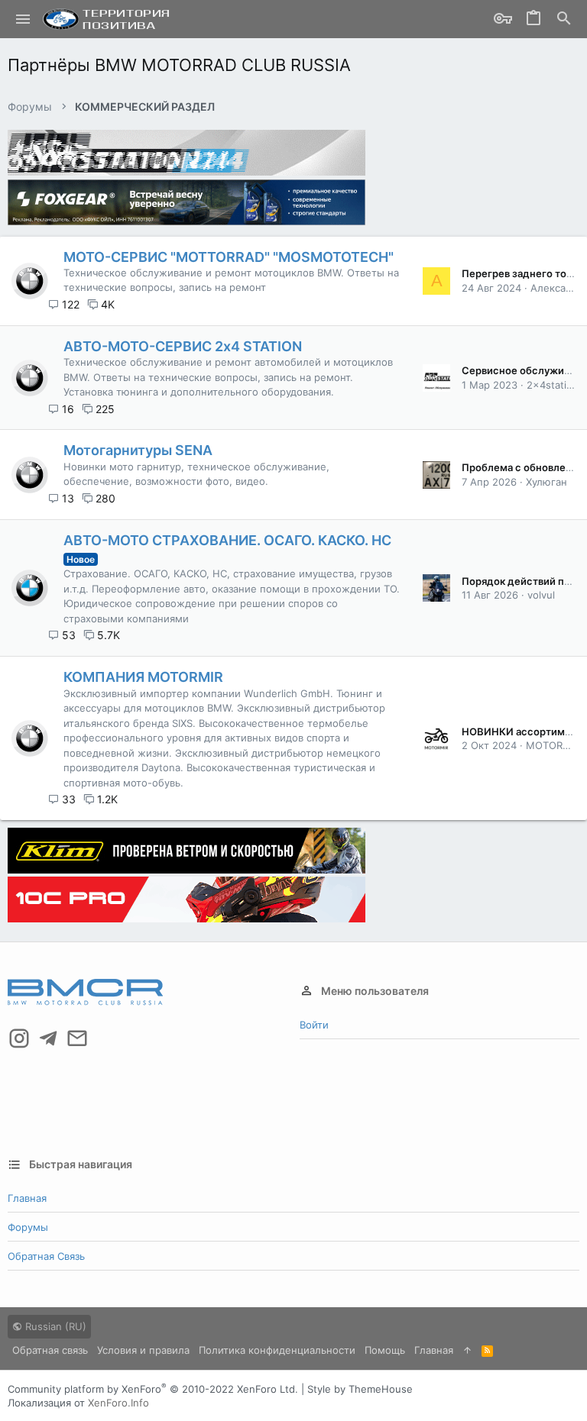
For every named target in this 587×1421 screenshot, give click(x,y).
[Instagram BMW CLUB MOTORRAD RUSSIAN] (19, 1038)
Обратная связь (46, 1256)
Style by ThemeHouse (360, 1389)
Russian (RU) (54, 1326)
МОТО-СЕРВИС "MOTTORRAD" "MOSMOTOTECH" (228, 257)
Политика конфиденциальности (277, 1350)
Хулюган (546, 482)
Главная (27, 1198)
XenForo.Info (118, 1403)
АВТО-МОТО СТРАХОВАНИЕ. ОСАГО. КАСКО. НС (227, 540)
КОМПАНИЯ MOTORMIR (143, 677)
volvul (541, 595)
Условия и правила (143, 1350)
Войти (314, 1025)
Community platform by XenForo (153, 1389)
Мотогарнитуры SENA (137, 450)
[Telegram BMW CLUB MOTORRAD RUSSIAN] (48, 1038)
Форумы (28, 1227)
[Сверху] (467, 1350)
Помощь (385, 1350)
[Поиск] (564, 19)
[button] (23, 19)
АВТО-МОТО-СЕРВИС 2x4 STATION (182, 346)
